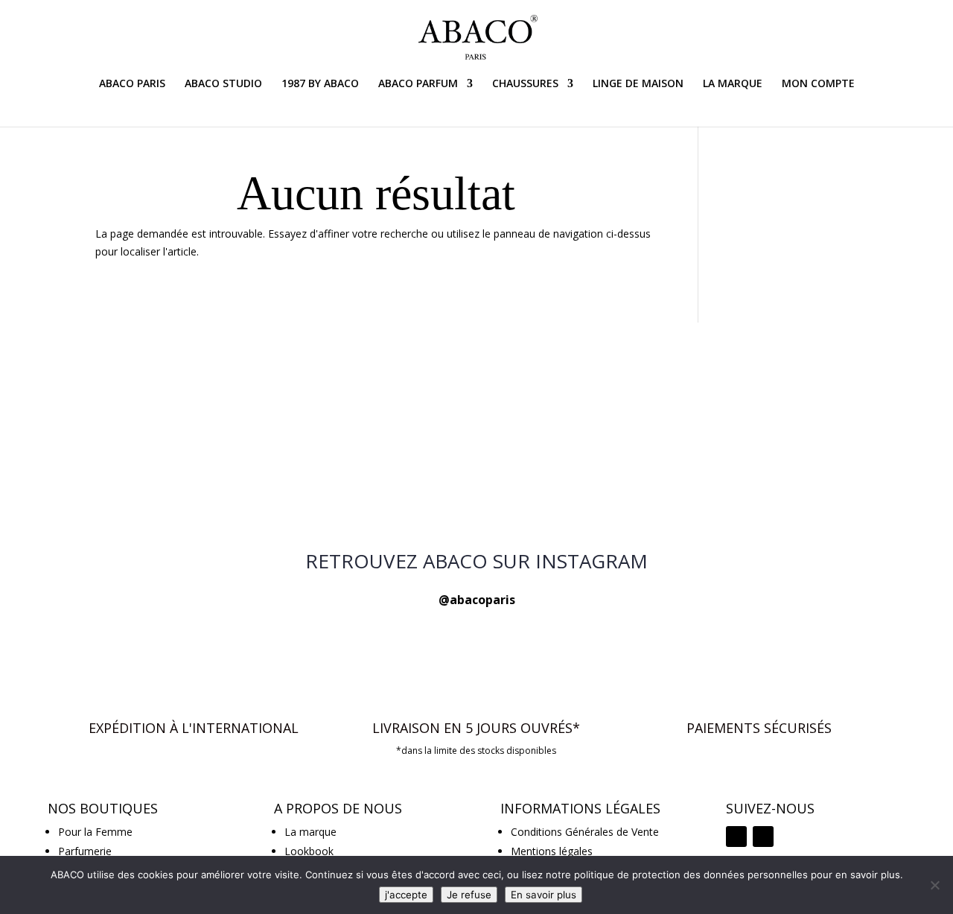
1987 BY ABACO (320, 84)
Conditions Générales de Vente (585, 832)
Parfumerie (85, 851)
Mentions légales (552, 851)
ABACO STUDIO (223, 84)
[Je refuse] (934, 884)
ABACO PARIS (132, 84)
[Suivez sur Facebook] (763, 836)
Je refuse (469, 895)
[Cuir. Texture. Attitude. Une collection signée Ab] (477, 368)
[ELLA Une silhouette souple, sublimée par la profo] (733, 385)
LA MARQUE (732, 84)
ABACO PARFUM (418, 84)
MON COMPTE (818, 84)
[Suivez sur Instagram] (736, 836)
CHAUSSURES (525, 84)
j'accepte (406, 895)
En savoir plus (543, 895)
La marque (310, 832)
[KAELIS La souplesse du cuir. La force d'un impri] (477, 446)
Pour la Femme (95, 832)
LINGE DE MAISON (638, 84)
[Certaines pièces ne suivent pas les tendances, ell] (733, 472)
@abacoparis (477, 599)
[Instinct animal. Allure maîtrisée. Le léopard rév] (220, 454)
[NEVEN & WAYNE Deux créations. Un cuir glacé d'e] (220, 376)
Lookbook (309, 851)
